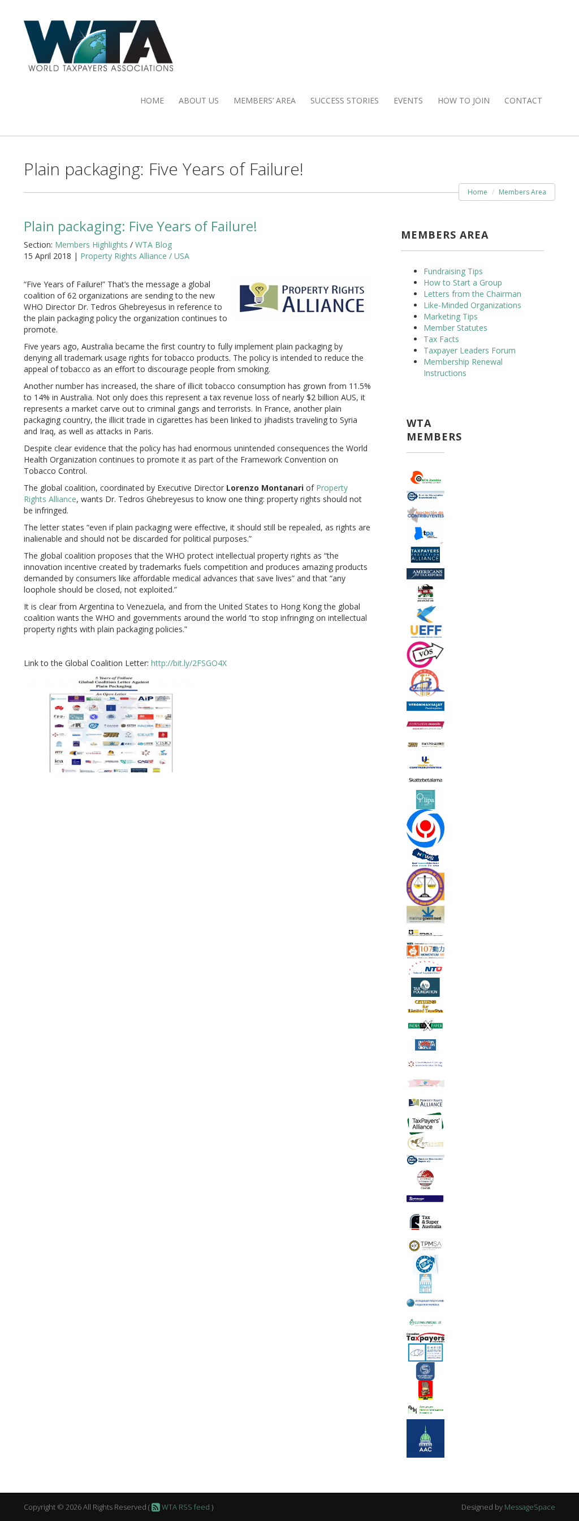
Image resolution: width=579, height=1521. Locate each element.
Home (152, 100)
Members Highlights (91, 244)
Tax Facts (441, 339)
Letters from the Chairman (472, 293)
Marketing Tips (451, 316)
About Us (199, 100)
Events (408, 100)
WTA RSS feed (185, 1507)
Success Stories (344, 100)
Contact (523, 100)
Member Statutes (455, 327)
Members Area (522, 192)
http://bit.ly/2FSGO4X (189, 663)
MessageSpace (529, 1507)
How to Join (464, 100)
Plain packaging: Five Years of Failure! (140, 226)
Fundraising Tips (453, 271)
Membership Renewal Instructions (463, 367)
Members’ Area (265, 100)
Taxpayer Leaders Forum (470, 350)
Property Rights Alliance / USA (134, 255)
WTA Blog (153, 244)
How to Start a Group (463, 282)
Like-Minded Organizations (472, 305)
